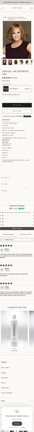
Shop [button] (3, 401)
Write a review (17, 228)
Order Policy (4, 377)
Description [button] (5, 177)
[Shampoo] (14, 329)
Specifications (6, 119)
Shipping (3, 372)
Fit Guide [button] (4, 184)
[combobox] (17, 88)
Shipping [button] (4, 190)
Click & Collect (5, 367)
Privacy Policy (5, 388)
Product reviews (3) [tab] (8, 234)
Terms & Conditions (6, 393)
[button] (2, 8)
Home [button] (5, 17)
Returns (3, 383)
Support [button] (4, 362)
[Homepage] (17, 8)
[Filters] (2, 239)
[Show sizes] (25, 344)
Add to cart (17, 105)
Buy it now (17, 111)
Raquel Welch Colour (6, 84)
